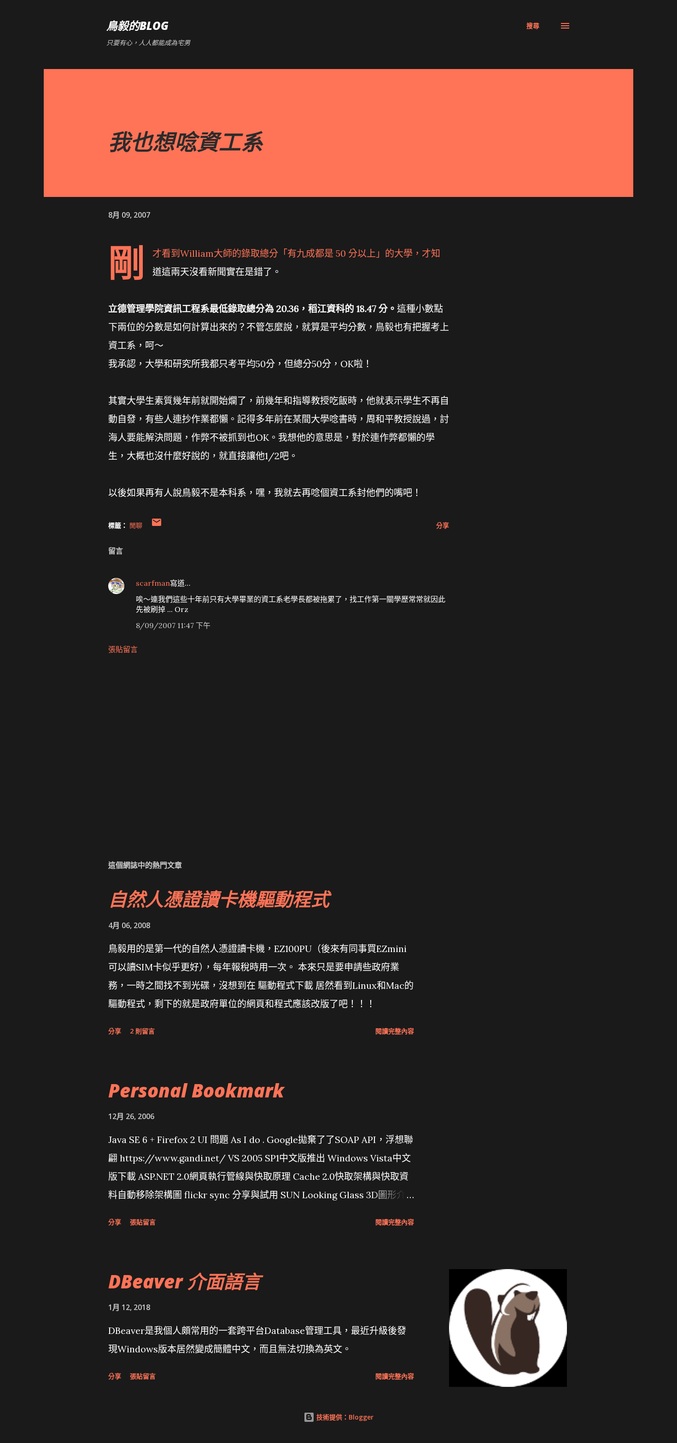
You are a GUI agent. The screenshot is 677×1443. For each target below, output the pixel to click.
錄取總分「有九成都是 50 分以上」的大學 (327, 253)
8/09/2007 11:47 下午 (173, 625)
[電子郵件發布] (156, 525)
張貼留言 (123, 649)
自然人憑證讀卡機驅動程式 (218, 899)
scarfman (153, 583)
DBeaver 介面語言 (184, 1281)
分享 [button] (442, 525)
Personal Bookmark (196, 1090)
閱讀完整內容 (394, 1031)
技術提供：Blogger (344, 1417)
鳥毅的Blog (137, 25)
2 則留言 (142, 1031)
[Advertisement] (264, 744)
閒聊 (135, 525)
